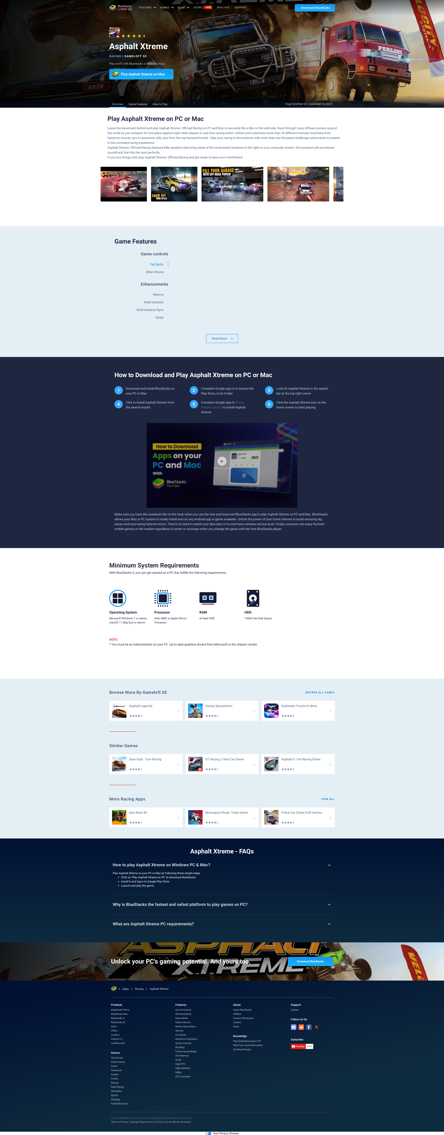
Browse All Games (320, 692)
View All (328, 799)
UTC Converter (182, 1076)
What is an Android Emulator (248, 1045)
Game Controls (183, 1009)
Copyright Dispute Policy (141, 1122)
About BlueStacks (242, 1009)
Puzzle (114, 1078)
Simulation (116, 1091)
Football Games (119, 1103)
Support (240, 7)
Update (294, 1009)
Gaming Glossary (242, 1049)
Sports (114, 1095)
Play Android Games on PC (247, 1041)
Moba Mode (181, 1018)
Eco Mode (180, 1034)
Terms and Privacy (119, 1122)
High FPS (180, 1064)
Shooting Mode (183, 1014)
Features (145, 7)
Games (164, 7)
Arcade (114, 1074)
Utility (178, 1072)
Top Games (117, 1057)
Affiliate (223, 7)
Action (114, 1066)
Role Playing (117, 1086)
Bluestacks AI (118, 1022)
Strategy (115, 1099)
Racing (115, 56)
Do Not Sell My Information (178, 1122)
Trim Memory (182, 1055)
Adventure (116, 1070)
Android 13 (116, 1039)
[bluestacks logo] (120, 7)
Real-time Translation (186, 1039)
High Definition (183, 1068)
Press (236, 1026)
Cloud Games (118, 1061)
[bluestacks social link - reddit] (301, 1027)
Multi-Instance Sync (185, 1026)
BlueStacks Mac (119, 1014)
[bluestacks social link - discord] (293, 1027)
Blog (181, 7)
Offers (114, 1030)
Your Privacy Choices (226, 1133)
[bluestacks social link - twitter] (316, 1027)
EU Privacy (159, 1122)
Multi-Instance (182, 1022)
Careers (237, 1022)
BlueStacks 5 (118, 1018)
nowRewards (118, 1043)
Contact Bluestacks (243, 1018)
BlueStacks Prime (120, 1009)
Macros (179, 1030)
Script (178, 1059)
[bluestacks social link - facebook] (309, 1027)
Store (202, 7)
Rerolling (179, 1047)
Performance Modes (186, 1051)
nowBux (115, 1034)
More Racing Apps (127, 799)
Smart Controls (183, 1043)
